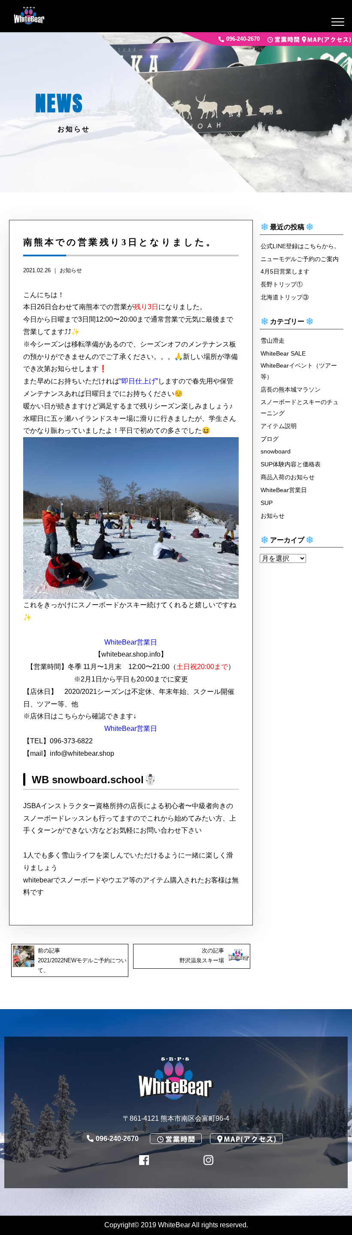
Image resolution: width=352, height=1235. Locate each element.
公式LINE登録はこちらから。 (300, 246)
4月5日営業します (285, 271)
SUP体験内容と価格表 (291, 464)
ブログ (270, 438)
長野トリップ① (282, 284)
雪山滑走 (273, 340)
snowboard (276, 451)
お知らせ (71, 270)
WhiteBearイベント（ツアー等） (299, 371)
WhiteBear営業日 (130, 642)
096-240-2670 (243, 39)
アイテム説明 (279, 426)
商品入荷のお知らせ (288, 477)
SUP (267, 502)
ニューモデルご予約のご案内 (300, 259)
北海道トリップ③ (285, 297)
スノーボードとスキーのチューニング (300, 407)
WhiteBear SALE (283, 353)
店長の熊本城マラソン (291, 389)
